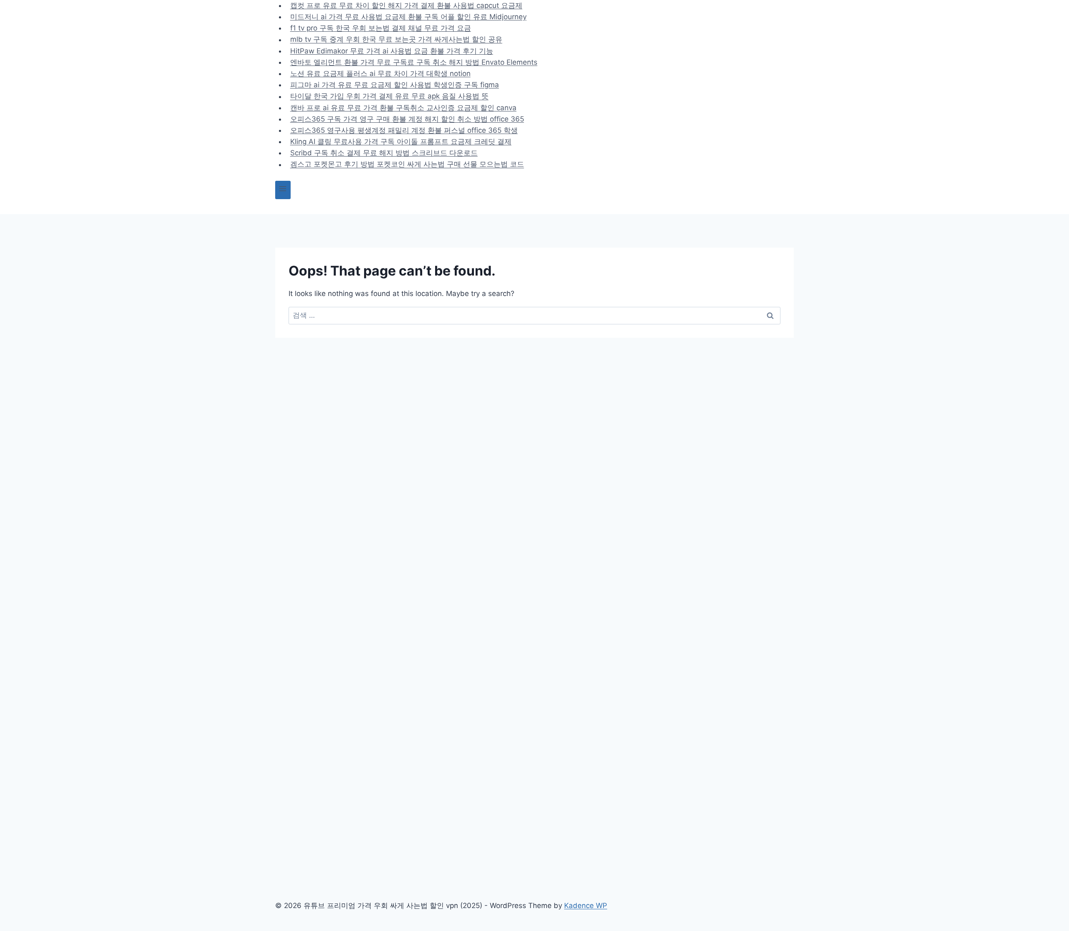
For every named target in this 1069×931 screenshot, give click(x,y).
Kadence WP (585, 905)
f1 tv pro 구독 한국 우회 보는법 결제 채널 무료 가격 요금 (380, 28)
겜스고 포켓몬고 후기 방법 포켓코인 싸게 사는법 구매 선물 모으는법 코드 (407, 164)
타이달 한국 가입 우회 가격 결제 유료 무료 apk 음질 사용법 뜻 (389, 96)
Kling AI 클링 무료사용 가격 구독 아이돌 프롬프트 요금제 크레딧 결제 (401, 141)
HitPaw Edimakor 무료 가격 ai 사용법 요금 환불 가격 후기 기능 (391, 51)
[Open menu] (283, 190)
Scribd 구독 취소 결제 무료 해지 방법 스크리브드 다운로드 (384, 153)
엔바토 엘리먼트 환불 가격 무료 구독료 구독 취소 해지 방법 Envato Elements (413, 62)
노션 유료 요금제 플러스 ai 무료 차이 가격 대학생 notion (380, 73)
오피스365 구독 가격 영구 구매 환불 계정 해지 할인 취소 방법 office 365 (407, 119)
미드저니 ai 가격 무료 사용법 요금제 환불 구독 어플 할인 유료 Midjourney (408, 17)
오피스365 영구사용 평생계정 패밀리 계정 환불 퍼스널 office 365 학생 (404, 130)
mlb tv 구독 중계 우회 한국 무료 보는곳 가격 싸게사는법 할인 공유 (396, 39)
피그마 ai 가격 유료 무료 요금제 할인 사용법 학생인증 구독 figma (394, 85)
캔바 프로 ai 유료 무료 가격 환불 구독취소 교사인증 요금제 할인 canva (403, 108)
